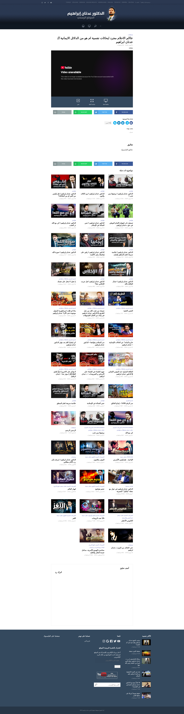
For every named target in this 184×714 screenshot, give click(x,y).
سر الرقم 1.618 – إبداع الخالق (122, 403)
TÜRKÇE (68, 2)
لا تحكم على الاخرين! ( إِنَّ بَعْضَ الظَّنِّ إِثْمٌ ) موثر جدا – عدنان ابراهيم (65, 374)
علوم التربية (92, 545)
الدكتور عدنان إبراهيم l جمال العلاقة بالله (123, 283)
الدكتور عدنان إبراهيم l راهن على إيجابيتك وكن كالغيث (92, 253)
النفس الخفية (128, 311)
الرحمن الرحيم (70, 430)
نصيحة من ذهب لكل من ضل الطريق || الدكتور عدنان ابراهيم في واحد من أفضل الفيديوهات (93, 313)
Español (124, 2)
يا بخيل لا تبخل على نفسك (67, 282)
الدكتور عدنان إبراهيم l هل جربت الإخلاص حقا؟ (92, 283)
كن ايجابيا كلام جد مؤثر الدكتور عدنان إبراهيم (65, 343)
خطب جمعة (130, 430)
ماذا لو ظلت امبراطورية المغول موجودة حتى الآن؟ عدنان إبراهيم (64, 312)
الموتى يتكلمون (99, 460)
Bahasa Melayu (91, 2)
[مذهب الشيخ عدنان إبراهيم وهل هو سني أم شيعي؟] (146, 642)
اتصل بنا (137, 2)
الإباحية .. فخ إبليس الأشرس (123, 460)
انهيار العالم (72, 489)
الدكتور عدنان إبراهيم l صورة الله (64, 252)
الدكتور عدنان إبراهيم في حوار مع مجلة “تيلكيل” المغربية (121, 490)
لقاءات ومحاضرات (99, 547)
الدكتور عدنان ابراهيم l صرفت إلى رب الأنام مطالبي (63, 461)
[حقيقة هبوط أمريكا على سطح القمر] (146, 695)
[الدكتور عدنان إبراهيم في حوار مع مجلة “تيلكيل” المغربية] (120, 477)
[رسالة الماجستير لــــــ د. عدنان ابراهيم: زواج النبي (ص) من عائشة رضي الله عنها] (146, 661)
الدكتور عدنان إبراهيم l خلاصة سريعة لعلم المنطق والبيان (122, 253)
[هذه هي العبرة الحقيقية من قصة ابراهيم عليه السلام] (146, 674)
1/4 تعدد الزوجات (98, 518)
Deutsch (131, 2)
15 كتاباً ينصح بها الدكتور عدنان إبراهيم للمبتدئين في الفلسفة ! (133, 685)
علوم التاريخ (57, 486)
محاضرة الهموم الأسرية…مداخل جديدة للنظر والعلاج (93, 551)
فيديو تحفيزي (72, 279)
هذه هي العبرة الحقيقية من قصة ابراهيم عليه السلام (133, 674)
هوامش (131, 191)
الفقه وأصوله (91, 515)
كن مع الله (129, 433)
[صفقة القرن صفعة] (146, 653)
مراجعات (73, 457)
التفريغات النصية (117, 427)
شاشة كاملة (92, 104)
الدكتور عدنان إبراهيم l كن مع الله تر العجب (64, 224)
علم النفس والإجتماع (127, 518)
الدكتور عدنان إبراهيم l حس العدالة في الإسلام (94, 224)
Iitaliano (75, 2)
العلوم (93, 457)
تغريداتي (87, 641)
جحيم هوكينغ (99, 489)
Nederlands (102, 2)
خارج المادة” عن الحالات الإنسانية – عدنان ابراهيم (121, 343)
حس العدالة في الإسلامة (95, 403)
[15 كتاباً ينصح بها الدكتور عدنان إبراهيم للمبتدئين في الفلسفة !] (146, 685)
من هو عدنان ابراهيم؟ (145, 2)
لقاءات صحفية (129, 486)
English (110, 2)
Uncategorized (127, 427)
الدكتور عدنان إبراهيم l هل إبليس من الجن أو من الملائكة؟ (64, 195)
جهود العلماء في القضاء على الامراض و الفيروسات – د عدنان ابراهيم (93, 374)
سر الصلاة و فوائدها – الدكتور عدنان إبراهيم (94, 343)
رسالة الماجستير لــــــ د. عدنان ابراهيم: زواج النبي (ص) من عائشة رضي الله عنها (132, 662)
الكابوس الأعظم (127, 521)
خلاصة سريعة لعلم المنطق (66, 403)
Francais (117, 2)
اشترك (117, 666)
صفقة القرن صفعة (134, 651)
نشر (78, 104)
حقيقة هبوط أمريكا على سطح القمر (133, 694)
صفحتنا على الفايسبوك (52, 636)
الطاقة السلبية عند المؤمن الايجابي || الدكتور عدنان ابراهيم (120, 373)
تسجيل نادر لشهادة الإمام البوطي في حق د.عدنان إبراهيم (121, 224)
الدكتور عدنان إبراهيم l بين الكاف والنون (92, 195)
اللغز (74, 518)
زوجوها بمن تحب (98, 433)
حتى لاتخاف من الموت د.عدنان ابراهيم (122, 549)
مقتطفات (130, 34)
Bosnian (82, 2)
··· (100, 26)
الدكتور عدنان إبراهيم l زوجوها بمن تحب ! (120, 195)
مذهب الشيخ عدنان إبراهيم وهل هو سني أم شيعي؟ (133, 642)
